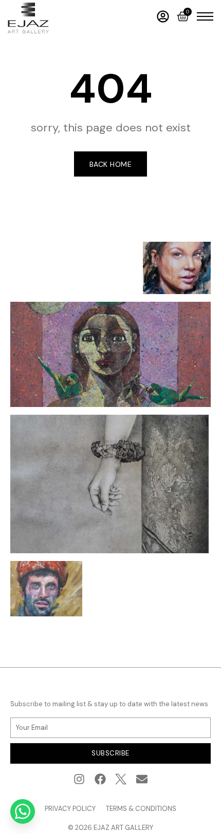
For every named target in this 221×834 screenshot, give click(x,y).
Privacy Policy (70, 808)
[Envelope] (142, 779)
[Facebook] (100, 779)
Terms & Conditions (141, 808)
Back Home (110, 164)
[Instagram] (79, 779)
